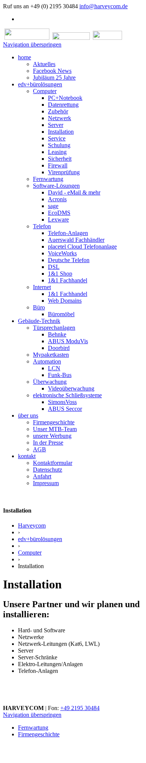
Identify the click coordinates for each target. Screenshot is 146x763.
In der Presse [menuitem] (48, 442)
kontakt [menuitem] (27, 456)
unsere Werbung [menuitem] (52, 436)
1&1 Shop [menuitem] (60, 273)
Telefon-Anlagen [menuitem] (68, 233)
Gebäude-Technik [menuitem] (39, 321)
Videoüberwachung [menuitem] (71, 388)
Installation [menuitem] (61, 131)
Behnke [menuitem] (57, 334)
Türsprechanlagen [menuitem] (54, 327)
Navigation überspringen (32, 44)
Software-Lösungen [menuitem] (56, 185)
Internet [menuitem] (42, 287)
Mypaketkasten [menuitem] (51, 354)
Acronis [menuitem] (57, 199)
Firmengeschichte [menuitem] (53, 422)
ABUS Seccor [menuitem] (65, 409)
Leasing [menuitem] (57, 152)
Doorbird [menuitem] (59, 348)
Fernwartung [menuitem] (48, 179)
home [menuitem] (24, 57)
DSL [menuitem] (54, 267)
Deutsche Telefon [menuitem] (68, 260)
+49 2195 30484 (80, 708)
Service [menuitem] (57, 138)
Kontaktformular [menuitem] (52, 463)
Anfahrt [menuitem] (42, 476)
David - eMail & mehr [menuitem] (74, 192)
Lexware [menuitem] (58, 219)
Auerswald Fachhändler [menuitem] (76, 240)
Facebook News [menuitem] (52, 71)
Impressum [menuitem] (46, 483)
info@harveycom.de (103, 6)
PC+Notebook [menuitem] (65, 98)
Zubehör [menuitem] (58, 111)
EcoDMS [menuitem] (59, 213)
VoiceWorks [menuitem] (62, 253)
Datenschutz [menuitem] (47, 469)
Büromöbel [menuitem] (61, 314)
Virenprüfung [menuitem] (64, 172)
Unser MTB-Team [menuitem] (55, 429)
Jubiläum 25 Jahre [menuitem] (54, 77)
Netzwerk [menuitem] (59, 118)
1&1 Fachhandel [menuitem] (67, 280)
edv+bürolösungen (40, 539)
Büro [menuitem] (39, 307)
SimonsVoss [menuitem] (62, 402)
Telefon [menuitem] (42, 226)
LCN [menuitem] (54, 368)
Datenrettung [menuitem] (63, 104)
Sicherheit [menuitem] (60, 158)
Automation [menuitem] (47, 361)
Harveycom (32, 525)
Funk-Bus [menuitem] (60, 375)
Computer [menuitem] (45, 91)
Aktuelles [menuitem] (44, 64)
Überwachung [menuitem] (50, 381)
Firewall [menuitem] (57, 165)
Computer (30, 552)
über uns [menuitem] (28, 415)
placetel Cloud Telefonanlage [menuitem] (82, 246)
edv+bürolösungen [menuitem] (40, 84)
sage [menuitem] (53, 206)
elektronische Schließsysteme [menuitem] (67, 395)
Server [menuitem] (55, 125)
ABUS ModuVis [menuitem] (68, 341)
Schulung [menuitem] (59, 145)
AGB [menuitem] (39, 449)
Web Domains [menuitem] (65, 300)
